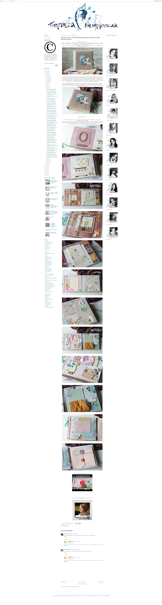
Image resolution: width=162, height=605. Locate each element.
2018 (46, 74)
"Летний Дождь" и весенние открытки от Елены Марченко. (52, 145)
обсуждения (47, 295)
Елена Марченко (67, 549)
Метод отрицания (48, 263)
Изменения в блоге (48, 258)
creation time (47, 248)
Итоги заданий (48, 261)
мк (45, 293)
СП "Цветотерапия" (48, 275)
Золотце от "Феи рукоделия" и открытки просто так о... (51, 113)
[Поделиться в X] (78, 523)
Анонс (46, 252)
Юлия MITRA (66, 533)
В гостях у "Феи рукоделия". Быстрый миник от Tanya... (51, 104)
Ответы (66, 539)
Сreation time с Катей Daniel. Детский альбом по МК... (51, 90)
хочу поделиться (48, 304)
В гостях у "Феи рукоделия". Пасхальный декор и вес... (51, 132)
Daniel (68, 541)
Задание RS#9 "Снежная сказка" (53, 233)
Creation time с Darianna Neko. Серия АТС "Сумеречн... (51, 135)
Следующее (63, 581)
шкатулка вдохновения (49, 307)
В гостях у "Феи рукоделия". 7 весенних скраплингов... (51, 128)
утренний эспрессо (48, 302)
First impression (48, 244)
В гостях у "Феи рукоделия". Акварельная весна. (51, 130)
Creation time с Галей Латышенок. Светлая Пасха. (51, 148)
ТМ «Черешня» (81, 121)
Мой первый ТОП (48, 265)
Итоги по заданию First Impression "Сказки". (50, 137)
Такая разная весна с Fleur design (51, 280)
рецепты (46, 300)
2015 (46, 167)
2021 (46, 70)
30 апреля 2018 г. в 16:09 (74, 549)
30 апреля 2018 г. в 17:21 (75, 557)
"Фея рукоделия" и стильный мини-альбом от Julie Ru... (51, 125)
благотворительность (49, 285)
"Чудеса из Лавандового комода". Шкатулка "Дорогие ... (52, 123)
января (47, 162)
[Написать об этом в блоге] (76, 523)
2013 (46, 170)
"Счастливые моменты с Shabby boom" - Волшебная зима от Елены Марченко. (54, 212)
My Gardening (47, 247)
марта (47, 159)
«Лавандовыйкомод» (99, 121)
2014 (46, 168)
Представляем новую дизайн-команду (54, 199)
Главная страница (82, 581)
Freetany (46, 245)
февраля (48, 161)
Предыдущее (101, 581)
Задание (46, 256)
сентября (48, 80)
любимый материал (48, 291)
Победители (47, 267)
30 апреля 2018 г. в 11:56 (75, 541)
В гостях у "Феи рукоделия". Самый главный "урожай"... (51, 92)
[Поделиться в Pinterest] (80, 523)
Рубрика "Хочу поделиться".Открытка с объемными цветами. (54, 181)
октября (47, 79)
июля (47, 83)
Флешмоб (47, 281)
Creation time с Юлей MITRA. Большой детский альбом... (51, 111)
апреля (47, 87)
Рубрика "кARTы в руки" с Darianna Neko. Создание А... (52, 106)
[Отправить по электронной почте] (75, 523)
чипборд (46, 305)
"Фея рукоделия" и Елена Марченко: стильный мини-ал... (51, 142)
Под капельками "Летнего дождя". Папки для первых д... (52, 155)
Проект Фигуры (48, 271)
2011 (46, 173)
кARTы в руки (47, 289)
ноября (47, 77)
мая (47, 86)
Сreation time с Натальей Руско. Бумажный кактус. (52, 94)
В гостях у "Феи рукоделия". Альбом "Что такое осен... (51, 101)
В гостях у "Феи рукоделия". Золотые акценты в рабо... (51, 118)
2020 (46, 71)
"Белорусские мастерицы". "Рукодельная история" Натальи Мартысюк (53, 225)
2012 (46, 171)
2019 (46, 73)
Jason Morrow (99, 595)
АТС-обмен (47, 250)
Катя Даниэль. (68, 42)
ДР (45, 254)
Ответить (66, 545)
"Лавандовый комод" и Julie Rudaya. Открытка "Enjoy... (51, 121)
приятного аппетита (49, 299)
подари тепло (47, 298)
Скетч (46, 276)
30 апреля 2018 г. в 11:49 (73, 533)
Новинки (46, 266)
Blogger (107, 595)
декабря (47, 76)
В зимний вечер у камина (49, 253)
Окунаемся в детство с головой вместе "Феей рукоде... (51, 150)
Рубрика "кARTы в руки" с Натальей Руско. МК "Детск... (51, 152)
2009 (46, 174)
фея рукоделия (48, 303)
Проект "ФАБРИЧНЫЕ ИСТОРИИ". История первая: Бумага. (54, 206)
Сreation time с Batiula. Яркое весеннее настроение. (51, 109)
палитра (46, 296)
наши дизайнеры (48, 294)
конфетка (47, 290)
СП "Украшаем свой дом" (49, 274)
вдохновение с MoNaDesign (50, 286)
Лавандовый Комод (48, 262)
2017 (46, 164)
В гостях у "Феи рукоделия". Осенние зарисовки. (51, 99)
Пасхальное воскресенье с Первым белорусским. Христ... (52, 140)
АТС (46, 249)
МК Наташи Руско (89, 76)
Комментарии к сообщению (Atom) (73, 586)
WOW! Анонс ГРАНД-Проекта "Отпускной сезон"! (54, 193)
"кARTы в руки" (47, 243)
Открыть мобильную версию (82, 583)
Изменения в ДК (48, 257)
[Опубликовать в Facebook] (79, 523)
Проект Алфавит (48, 270)
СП (45, 272)
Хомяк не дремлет (48, 282)
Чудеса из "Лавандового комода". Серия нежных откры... (52, 116)
